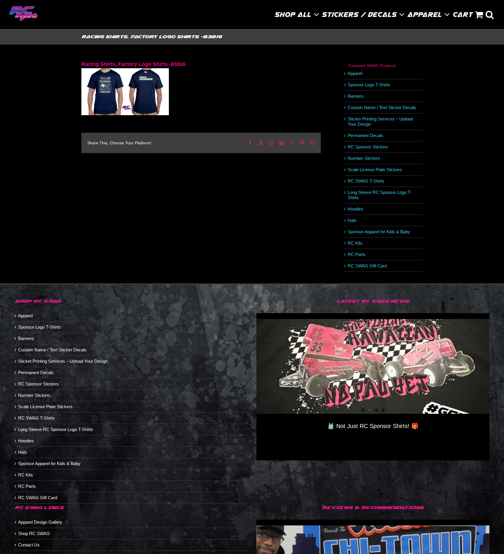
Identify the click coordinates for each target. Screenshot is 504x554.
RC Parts (356, 254)
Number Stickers (364, 158)
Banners (356, 96)
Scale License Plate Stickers (375, 169)
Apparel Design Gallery (40, 522)
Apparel (355, 73)
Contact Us (29, 544)
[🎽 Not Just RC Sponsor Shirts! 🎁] (372, 366)
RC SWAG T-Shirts (366, 180)
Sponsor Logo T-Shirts (369, 84)
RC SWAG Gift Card (367, 265)
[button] (489, 14)
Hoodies (355, 208)
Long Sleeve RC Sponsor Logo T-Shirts (55, 429)
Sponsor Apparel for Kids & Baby (379, 231)
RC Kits (355, 243)
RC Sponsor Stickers (368, 146)
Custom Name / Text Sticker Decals (382, 107)
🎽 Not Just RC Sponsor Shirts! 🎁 (373, 426)
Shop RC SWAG (34, 533)
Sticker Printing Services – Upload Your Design (63, 361)
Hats (352, 220)
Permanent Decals (365, 135)
